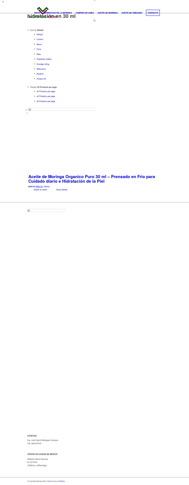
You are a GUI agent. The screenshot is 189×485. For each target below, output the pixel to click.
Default (40, 34)
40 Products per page (46, 96)
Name (39, 44)
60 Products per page (46, 101)
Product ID (41, 78)
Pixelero (62, 481)
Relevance (41, 68)
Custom (40, 39)
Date (39, 54)
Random (40, 73)
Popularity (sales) (44, 59)
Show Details (61, 189)
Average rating (43, 64)
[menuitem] (37, 12)
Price (39, 49)
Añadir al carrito (40, 189)
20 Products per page (46, 91)
